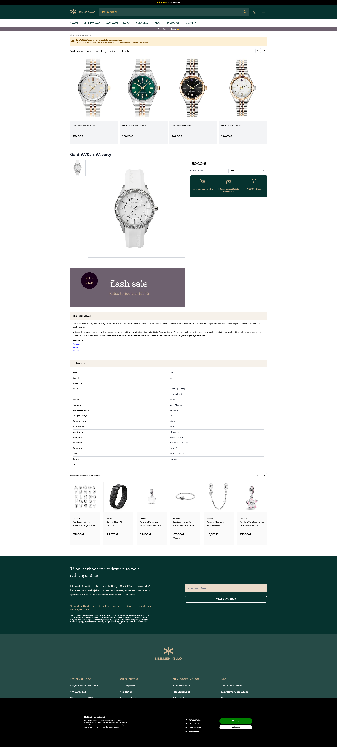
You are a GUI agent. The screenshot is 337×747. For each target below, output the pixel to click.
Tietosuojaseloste (231, 685)
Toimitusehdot (181, 685)
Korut (127, 23)
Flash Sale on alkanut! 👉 (168, 29)
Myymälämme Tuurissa (84, 685)
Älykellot (112, 23)
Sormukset (143, 23)
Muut (158, 23)
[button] (264, 475)
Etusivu (71, 35)
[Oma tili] (255, 12)
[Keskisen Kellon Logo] (82, 12)
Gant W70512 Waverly (83, 35)
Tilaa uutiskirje (226, 599)
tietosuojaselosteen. (80, 609)
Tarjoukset (174, 23)
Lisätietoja (79, 364)
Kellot (74, 23)
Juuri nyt (192, 23)
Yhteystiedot (78, 691)
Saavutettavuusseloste (234, 691)
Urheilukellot (92, 23)
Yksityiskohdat (82, 316)
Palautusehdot (181, 691)
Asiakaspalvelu (128, 685)
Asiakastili (126, 691)
